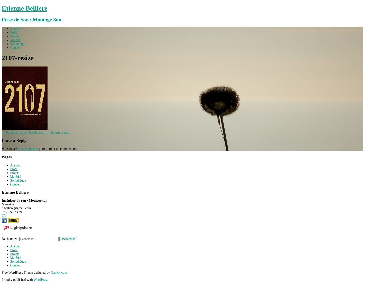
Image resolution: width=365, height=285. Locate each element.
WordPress (41, 279)
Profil (14, 32)
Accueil (15, 28)
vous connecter (28, 149)
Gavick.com (59, 272)
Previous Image (14, 132)
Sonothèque (18, 44)
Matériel (15, 40)
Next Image (37, 132)
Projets (14, 36)
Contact (15, 47)
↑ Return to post (58, 132)
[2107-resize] (25, 128)
